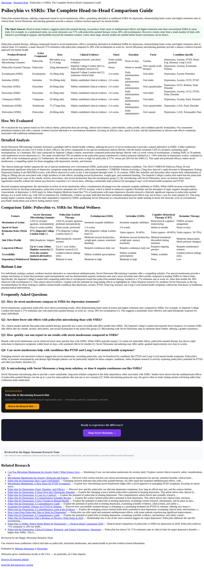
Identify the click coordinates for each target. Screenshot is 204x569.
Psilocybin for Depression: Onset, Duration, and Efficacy (36, 489)
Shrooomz (6, 2)
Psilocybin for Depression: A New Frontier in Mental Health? (38, 500)
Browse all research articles (15, 559)
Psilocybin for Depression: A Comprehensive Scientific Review (39, 498)
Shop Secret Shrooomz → (102, 432)
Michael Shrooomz (24, 548)
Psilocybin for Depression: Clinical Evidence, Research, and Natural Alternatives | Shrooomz (54, 529)
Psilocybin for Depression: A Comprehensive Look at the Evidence (41, 509)
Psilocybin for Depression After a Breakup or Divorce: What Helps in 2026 (45, 518)
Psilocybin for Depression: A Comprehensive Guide (34, 503)
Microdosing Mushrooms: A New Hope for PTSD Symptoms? (39, 483)
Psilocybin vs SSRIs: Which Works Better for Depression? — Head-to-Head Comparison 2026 (55, 523)
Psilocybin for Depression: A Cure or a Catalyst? (32, 495)
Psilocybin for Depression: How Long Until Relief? (34, 480)
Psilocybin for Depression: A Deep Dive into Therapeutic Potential (41, 492)
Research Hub (21, 2)
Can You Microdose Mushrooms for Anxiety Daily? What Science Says (44, 472)
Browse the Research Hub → (22, 406)
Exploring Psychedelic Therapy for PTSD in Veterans (35, 506)
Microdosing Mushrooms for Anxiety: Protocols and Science (38, 477)
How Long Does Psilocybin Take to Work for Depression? (37, 512)
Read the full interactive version (17, 565)
